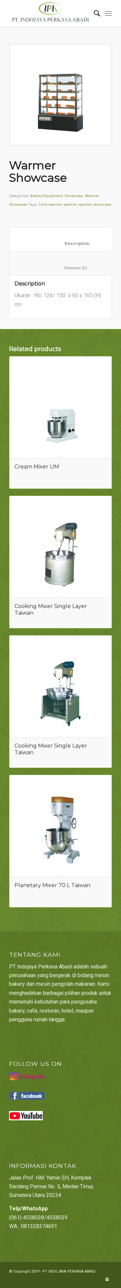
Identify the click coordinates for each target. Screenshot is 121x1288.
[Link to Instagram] (107, 1280)
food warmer (50, 204)
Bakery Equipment (46, 196)
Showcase (74, 196)
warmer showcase (95, 204)
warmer (70, 204)
